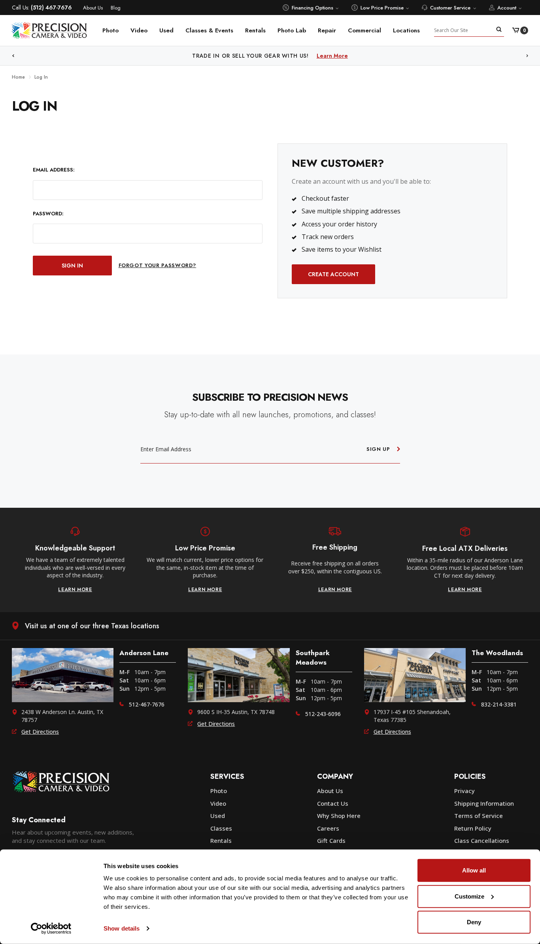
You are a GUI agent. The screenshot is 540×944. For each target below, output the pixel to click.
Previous (13, 56)
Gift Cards (331, 840)
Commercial (364, 30)
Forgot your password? (157, 265)
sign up (378, 449)
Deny (474, 922)
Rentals (255, 30)
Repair (327, 30)
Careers (328, 828)
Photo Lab (292, 30)
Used (166, 30)
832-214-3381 (499, 704)
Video (138, 30)
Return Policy (472, 828)
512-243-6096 (323, 714)
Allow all (474, 870)
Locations (406, 30)
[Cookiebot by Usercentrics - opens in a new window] (51, 929)
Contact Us (332, 803)
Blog (116, 7)
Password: (48, 213)
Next (527, 56)
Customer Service (450, 7)
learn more (75, 589)
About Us (93, 7)
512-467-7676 (146, 704)
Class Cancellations (481, 840)
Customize (469, 896)
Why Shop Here (339, 816)
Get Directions (40, 731)
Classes (221, 828)
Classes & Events (209, 30)
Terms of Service (478, 816)
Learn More (351, 56)
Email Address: (54, 169)
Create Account (333, 274)
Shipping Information (484, 803)
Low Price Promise (382, 7)
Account (506, 7)
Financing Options (312, 7)
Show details (122, 928)
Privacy (464, 791)
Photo (110, 30)
